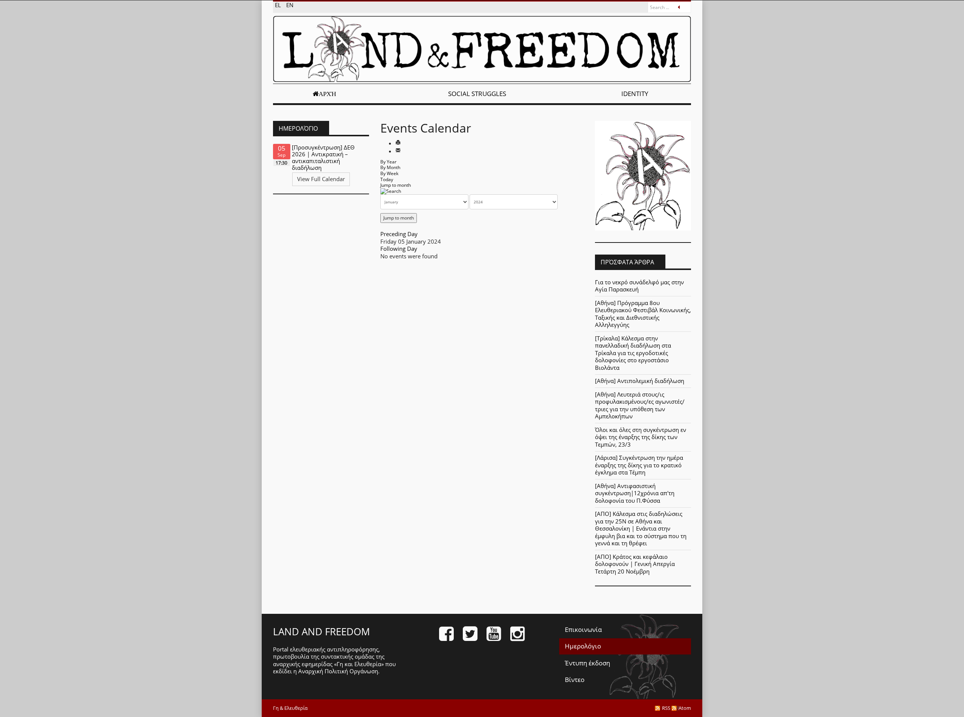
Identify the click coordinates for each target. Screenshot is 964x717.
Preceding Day (399, 234)
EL (278, 5)
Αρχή (327, 93)
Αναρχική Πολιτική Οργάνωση (338, 671)
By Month (390, 167)
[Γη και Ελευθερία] (482, 49)
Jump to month (395, 185)
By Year (388, 162)
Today (386, 179)
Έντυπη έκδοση (587, 663)
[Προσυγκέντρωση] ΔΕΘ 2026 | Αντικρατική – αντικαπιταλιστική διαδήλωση (323, 157)
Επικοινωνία (583, 629)
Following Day (398, 248)
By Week (389, 173)
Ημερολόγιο (583, 646)
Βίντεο (574, 679)
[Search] (390, 191)
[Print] (398, 143)
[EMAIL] (398, 151)
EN (289, 5)
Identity (634, 93)
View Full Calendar (321, 179)
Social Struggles (477, 93)
